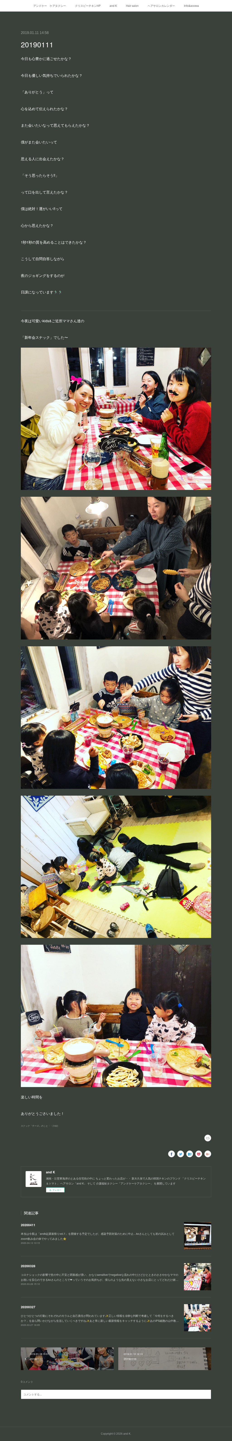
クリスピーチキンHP (88, 5)
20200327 (28, 1307)
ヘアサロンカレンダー (161, 5)
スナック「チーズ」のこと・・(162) (39, 1125)
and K (113, 5)
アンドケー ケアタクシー (49, 5)
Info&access (191, 5)
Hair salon (132, 5)
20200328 (28, 1266)
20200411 (28, 1225)
